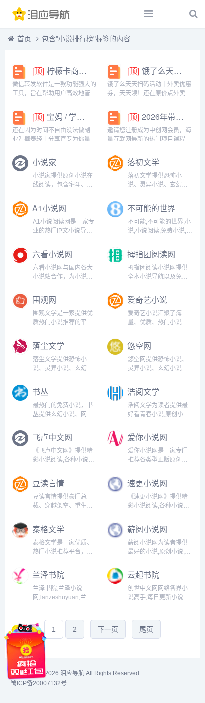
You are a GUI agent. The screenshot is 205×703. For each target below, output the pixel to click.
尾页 (146, 629)
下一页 (108, 629)
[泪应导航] (42, 14)
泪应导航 (72, 673)
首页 (24, 39)
